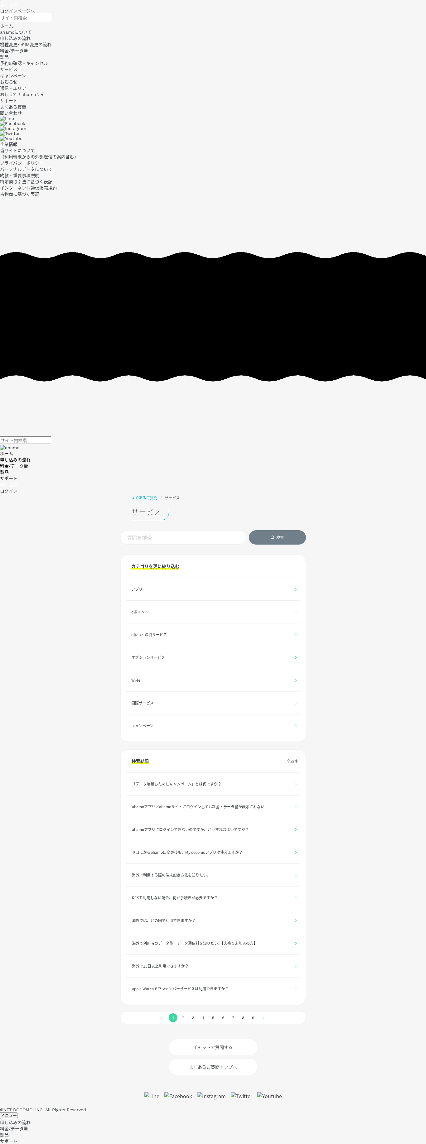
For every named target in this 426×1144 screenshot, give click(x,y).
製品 (4, 472)
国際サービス (142, 703)
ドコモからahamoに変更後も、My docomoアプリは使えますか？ (187, 852)
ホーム (6, 453)
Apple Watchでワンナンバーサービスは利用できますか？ (180, 989)
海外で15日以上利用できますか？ (160, 966)
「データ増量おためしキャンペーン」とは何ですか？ (176, 784)
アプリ (137, 589)
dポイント (139, 612)
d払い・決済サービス (149, 634)
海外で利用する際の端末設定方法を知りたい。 (171, 875)
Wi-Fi (135, 680)
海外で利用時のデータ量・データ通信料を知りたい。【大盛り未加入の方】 (194, 943)
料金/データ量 (14, 466)
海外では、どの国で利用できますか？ (164, 920)
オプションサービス (148, 657)
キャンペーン (142, 725)
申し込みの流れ (15, 459)
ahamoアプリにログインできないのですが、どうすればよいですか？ (190, 829)
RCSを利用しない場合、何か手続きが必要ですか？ (175, 898)
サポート (8, 478)
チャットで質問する (213, 1047)
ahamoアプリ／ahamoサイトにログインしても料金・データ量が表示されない (198, 807)
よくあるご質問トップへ (213, 1067)
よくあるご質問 (144, 498)
